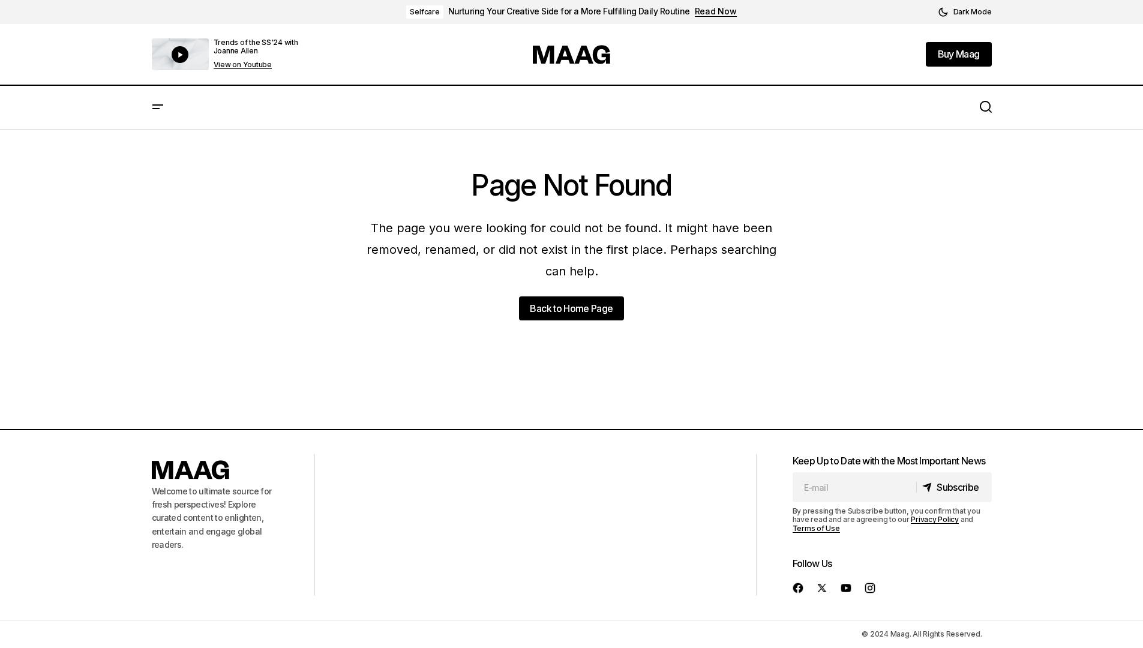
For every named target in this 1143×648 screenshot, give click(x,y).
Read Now (716, 11)
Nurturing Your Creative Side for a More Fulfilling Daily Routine (569, 11)
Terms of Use (816, 528)
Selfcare (424, 11)
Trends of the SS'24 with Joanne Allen (256, 46)
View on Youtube (243, 65)
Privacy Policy (935, 519)
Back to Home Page (571, 308)
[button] (965, 12)
